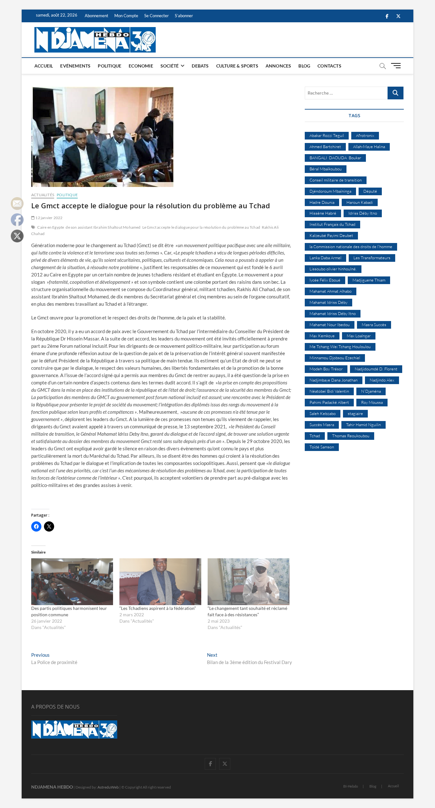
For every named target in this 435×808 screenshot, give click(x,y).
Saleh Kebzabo (323, 413)
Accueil (43, 65)
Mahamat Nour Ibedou (330, 324)
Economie (141, 65)
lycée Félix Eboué (325, 279)
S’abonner (184, 15)
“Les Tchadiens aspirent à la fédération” (157, 608)
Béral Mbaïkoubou (326, 168)
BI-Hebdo (350, 786)
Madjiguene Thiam (369, 279)
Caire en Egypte (50, 227)
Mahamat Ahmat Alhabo (331, 291)
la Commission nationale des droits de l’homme (351, 246)
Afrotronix (365, 135)
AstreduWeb (108, 787)
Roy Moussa (372, 402)
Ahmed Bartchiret (325, 146)
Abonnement (96, 15)
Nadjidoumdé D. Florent (376, 368)
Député (370, 191)
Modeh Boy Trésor (326, 368)
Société (169, 65)
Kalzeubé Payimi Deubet (331, 235)
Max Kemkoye (322, 335)
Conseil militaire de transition (336, 179)
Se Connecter (156, 15)
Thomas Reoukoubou (350, 435)
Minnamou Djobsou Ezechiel (335, 357)
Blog (304, 65)
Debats (200, 65)
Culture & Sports (237, 65)
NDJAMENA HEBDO (52, 787)
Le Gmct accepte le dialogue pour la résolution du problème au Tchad (201, 227)
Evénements (75, 65)
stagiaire (355, 413)
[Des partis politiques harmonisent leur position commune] (72, 581)
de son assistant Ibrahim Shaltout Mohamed (103, 227)
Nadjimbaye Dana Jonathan (334, 380)
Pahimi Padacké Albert (329, 402)
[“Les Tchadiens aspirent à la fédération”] (160, 581)
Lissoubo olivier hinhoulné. (333, 268)
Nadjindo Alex (382, 380)
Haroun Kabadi (359, 202)
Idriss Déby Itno (362, 213)
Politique (109, 65)
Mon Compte (126, 15)
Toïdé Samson (322, 446)
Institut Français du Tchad (332, 224)
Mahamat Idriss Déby (328, 302)
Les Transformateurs (371, 257)
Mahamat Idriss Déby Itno (333, 313)
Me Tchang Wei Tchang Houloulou (340, 346)
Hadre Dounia (322, 202)
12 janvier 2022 (48, 217)
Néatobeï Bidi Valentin (329, 391)
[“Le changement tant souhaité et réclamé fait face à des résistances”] (248, 581)
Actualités (42, 194)
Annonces (278, 65)
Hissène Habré (323, 213)
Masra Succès (374, 324)
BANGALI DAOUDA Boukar (335, 157)
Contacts (329, 65)
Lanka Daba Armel (325, 257)
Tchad (315, 435)
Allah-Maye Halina (369, 146)
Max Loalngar (359, 335)
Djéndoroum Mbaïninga (330, 191)
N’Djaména (371, 391)
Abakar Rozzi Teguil (327, 135)
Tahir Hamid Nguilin (363, 424)
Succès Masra (322, 424)
